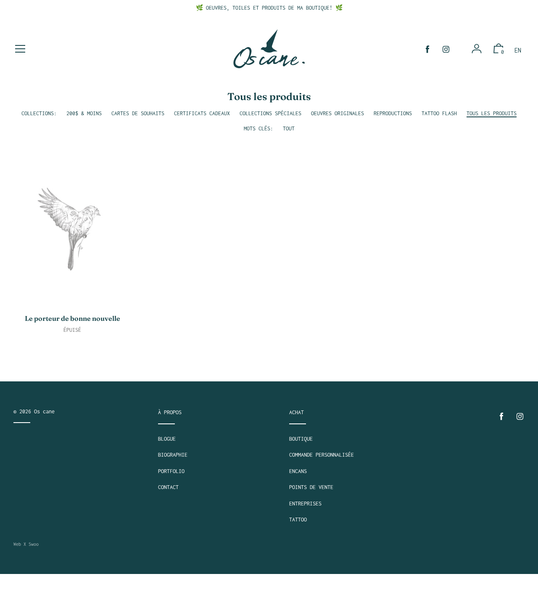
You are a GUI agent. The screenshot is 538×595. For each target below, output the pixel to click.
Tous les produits (492, 113)
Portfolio (171, 471)
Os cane (44, 411)
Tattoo (298, 519)
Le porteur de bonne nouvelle (72, 318)
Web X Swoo (26, 544)
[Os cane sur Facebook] (427, 49)
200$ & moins (84, 113)
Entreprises (305, 503)
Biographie (172, 455)
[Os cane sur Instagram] (446, 49)
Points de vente (311, 487)
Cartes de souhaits (137, 113)
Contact (168, 487)
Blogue (167, 439)
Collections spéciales (270, 113)
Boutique (301, 439)
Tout (289, 128)
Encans (298, 471)
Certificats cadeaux (202, 113)
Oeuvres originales (337, 113)
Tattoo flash (439, 113)
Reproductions (393, 113)
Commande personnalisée (321, 455)
